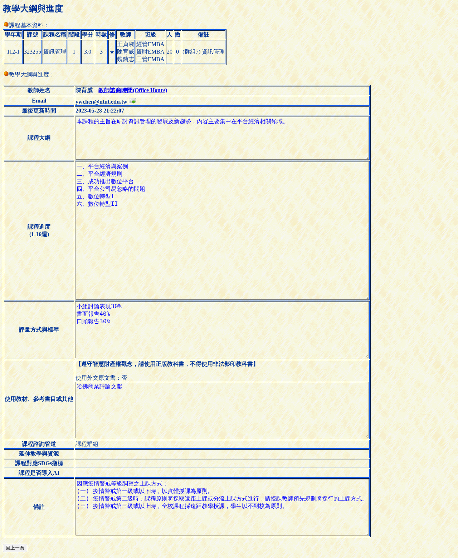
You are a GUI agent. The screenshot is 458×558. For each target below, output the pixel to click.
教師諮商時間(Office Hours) (132, 90)
